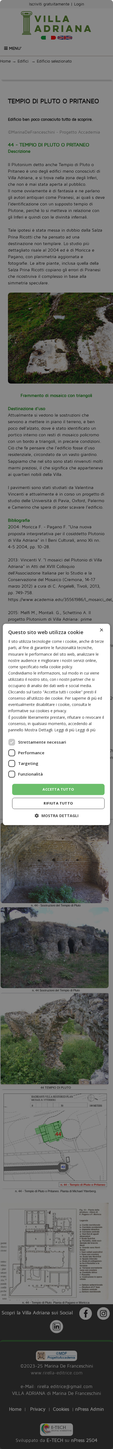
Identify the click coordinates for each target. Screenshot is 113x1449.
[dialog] (56, 724)
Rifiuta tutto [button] (58, 803)
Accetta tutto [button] (58, 789)
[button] (56, 815)
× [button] (101, 630)
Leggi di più (85, 729)
